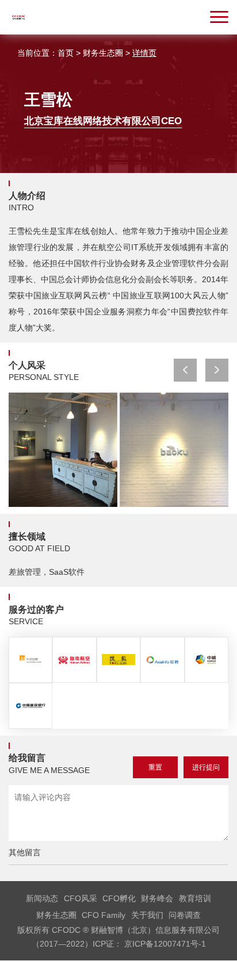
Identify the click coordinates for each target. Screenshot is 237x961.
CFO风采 (80, 898)
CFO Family (103, 915)
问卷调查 (185, 915)
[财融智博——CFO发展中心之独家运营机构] (18, 23)
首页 (66, 52)
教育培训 (195, 898)
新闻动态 (42, 898)
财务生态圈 (103, 52)
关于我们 (147, 915)
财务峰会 (157, 898)
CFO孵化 (119, 898)
